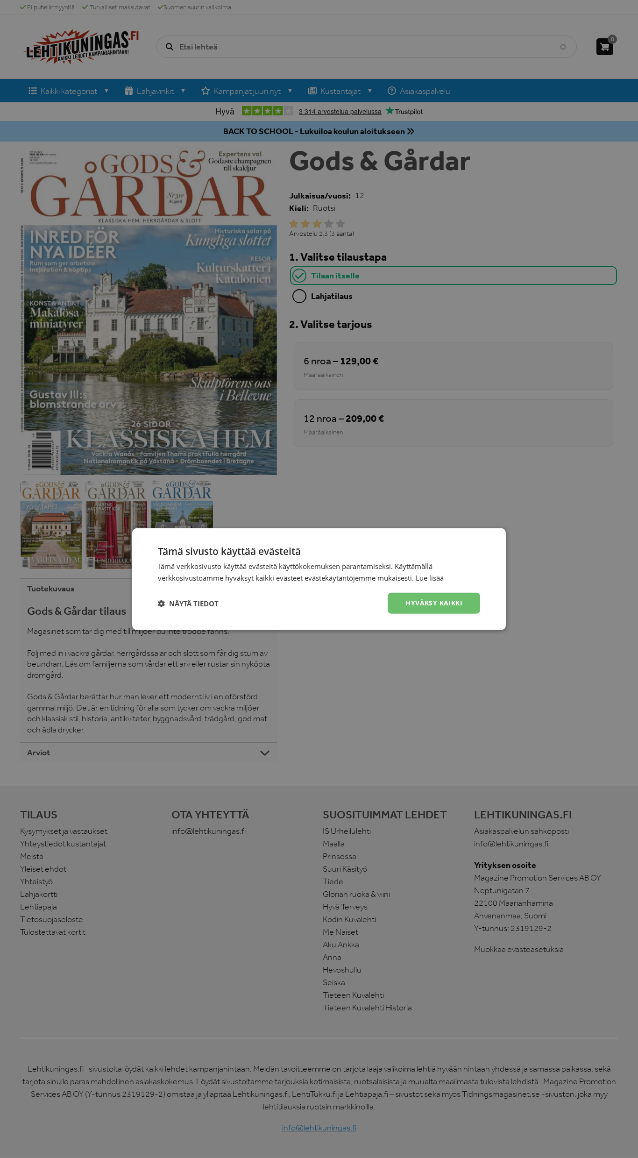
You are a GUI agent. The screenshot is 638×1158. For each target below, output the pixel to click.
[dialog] (319, 579)
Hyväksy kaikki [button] (433, 602)
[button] (188, 603)
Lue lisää (430, 577)
